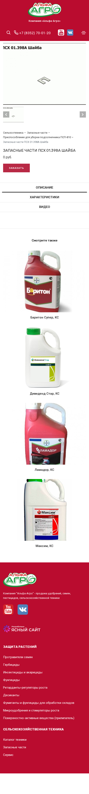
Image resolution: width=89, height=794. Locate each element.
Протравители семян (18, 657)
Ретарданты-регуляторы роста (25, 687)
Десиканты (11, 695)
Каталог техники (14, 740)
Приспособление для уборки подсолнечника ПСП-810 (37, 137)
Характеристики (44, 197)
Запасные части (37, 132)
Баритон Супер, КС (44, 317)
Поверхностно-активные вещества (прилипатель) (38, 718)
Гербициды (11, 665)
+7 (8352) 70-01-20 (34, 33)
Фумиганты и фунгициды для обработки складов (38, 703)
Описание (44, 187)
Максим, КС (44, 546)
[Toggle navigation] (83, 32)
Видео (44, 207)
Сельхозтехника (13, 132)
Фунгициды (11, 680)
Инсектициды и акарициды (22, 672)
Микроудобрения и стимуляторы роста (31, 710)
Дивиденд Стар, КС (44, 393)
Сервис (8, 755)
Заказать (16, 168)
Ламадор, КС (44, 470)
